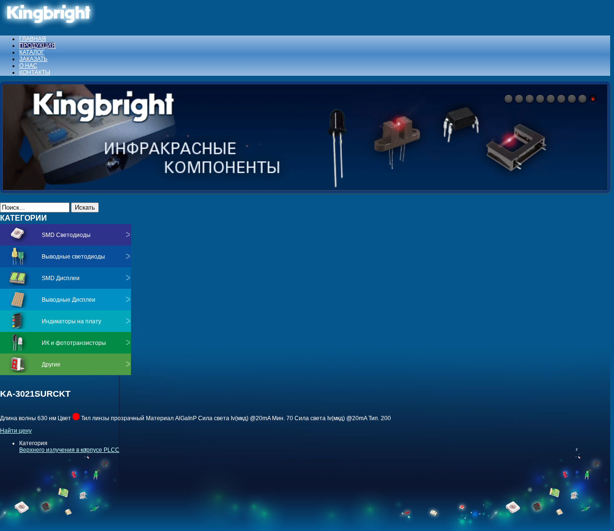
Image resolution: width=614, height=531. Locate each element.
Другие (51, 364)
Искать (85, 207)
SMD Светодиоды (66, 235)
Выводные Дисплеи (68, 299)
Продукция (37, 45)
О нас (28, 65)
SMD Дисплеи (61, 278)
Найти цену (16, 430)
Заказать (33, 59)
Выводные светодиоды (73, 256)
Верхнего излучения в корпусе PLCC (69, 450)
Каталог (32, 52)
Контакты (34, 72)
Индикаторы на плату (71, 321)
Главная (32, 38)
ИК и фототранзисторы (74, 343)
